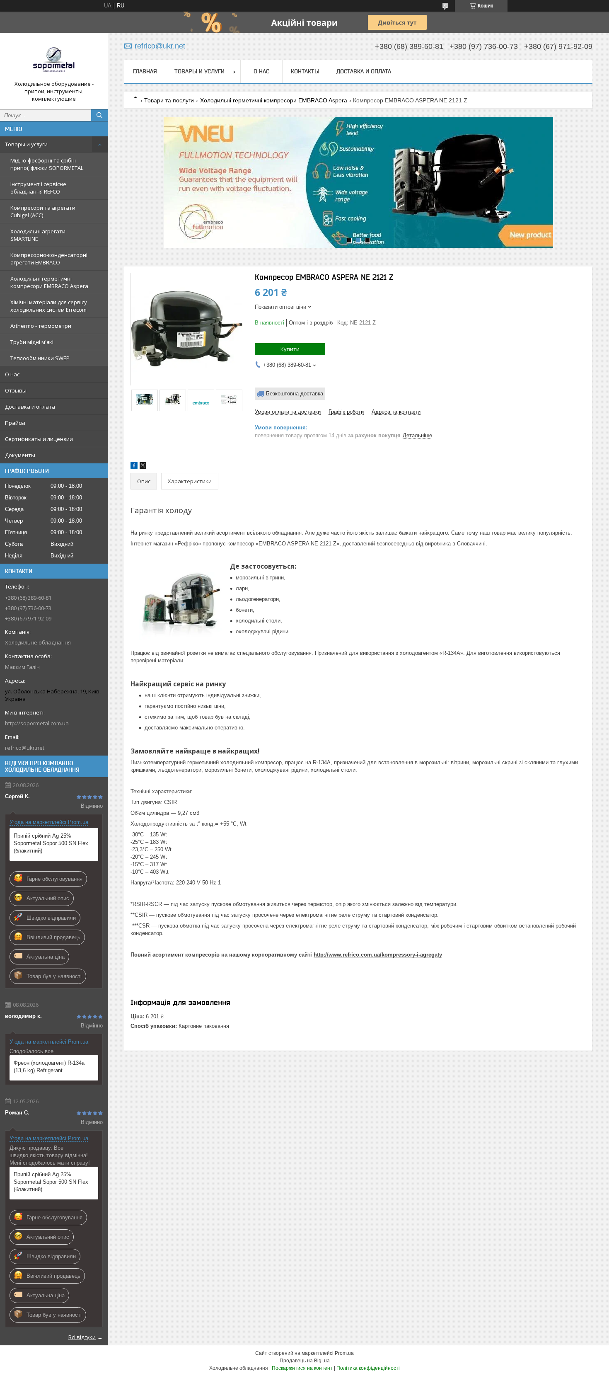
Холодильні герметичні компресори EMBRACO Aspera (49, 282)
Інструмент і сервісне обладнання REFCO (38, 187)
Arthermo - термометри (40, 325)
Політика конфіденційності (368, 1368)
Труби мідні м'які (31, 342)
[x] (143, 467)
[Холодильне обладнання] (54, 59)
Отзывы (16, 390)
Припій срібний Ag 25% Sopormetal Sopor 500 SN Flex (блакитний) (51, 843)
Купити (290, 349)
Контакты (305, 71)
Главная (145, 71)
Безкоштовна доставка (294, 393)
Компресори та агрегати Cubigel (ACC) (42, 211)
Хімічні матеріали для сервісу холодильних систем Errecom (48, 305)
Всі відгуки (82, 1337)
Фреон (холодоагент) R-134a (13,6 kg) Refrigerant (49, 1066)
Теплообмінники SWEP (40, 358)
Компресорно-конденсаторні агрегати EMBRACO (48, 258)
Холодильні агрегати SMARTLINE (37, 235)
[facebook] (134, 467)
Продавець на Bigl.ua (305, 1361)
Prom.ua (344, 1353)
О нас (12, 374)
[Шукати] (99, 115)
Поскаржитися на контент (302, 1368)
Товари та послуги (169, 100)
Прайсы (15, 422)
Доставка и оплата (30, 406)
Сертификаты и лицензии (39, 439)
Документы (20, 455)
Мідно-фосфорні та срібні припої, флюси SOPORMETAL (46, 164)
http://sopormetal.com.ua (37, 723)
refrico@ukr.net (24, 747)
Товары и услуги (26, 144)
